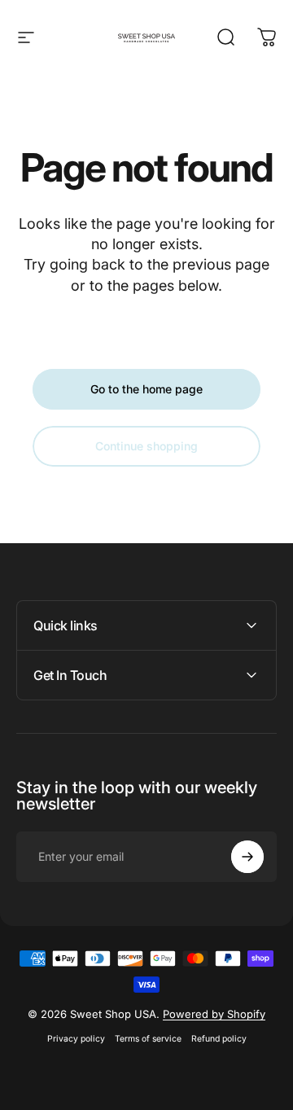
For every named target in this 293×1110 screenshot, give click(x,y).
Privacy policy (76, 1038)
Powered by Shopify (214, 1013)
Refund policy (219, 1038)
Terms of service (148, 1038)
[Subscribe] (247, 856)
